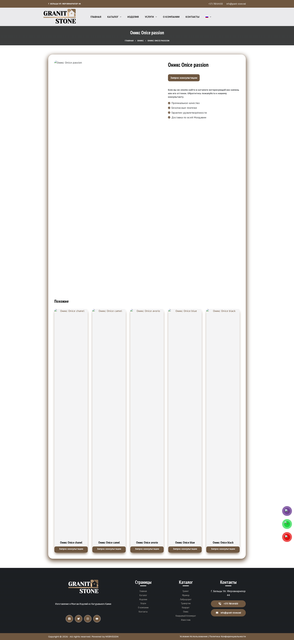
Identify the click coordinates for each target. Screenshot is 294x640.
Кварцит (186, 607)
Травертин (186, 603)
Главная (95, 16)
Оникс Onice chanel (71, 542)
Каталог (112, 16)
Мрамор (185, 595)
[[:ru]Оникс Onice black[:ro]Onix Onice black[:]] (223, 424)
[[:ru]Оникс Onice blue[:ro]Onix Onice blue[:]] (185, 424)
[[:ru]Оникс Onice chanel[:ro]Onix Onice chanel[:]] (71, 424)
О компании (171, 16)
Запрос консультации (183, 77)
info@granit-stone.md (236, 3)
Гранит (186, 591)
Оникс (185, 611)
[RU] (208, 16)
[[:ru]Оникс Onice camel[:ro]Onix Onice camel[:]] (109, 424)
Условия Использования (193, 636)
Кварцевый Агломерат (186, 615)
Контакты (192, 16)
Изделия (133, 16)
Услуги (149, 16)
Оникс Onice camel (109, 542)
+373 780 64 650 (216, 3)
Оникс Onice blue (185, 542)
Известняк (185, 619)
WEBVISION (111, 636)
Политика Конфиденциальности (227, 636)
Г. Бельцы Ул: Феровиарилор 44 (64, 4)
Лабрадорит (186, 599)
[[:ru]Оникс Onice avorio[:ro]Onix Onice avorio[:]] (147, 424)
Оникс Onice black (223, 542)
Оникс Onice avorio (147, 542)
